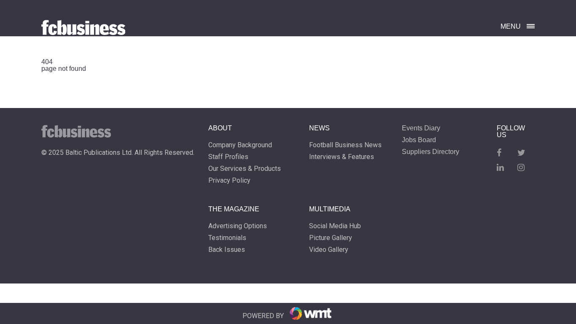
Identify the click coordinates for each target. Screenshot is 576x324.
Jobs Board (419, 140)
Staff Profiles (228, 157)
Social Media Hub (335, 226)
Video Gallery (328, 249)
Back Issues (226, 249)
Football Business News (345, 145)
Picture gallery (330, 238)
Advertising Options (237, 226)
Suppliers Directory (430, 151)
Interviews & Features (341, 157)
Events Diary (421, 128)
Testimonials (227, 238)
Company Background (240, 145)
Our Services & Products (244, 168)
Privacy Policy (229, 180)
